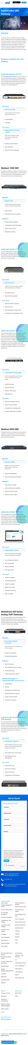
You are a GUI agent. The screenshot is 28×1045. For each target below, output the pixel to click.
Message (6, 831)
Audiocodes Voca (19, 971)
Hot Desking (3, 934)
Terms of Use (11, 1040)
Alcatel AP (3, 982)
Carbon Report (4, 946)
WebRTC (17, 974)
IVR (16, 960)
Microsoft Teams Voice (20, 922)
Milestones (3, 996)
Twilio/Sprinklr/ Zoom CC (20, 963)
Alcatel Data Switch (5, 979)
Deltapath (17, 934)
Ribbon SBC (3, 976)
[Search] (14, 6)
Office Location (4, 1009)
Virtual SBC (3, 973)
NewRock (17, 937)
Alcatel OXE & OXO (19, 928)
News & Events (18, 993)
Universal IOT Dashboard (6, 917)
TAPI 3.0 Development (20, 965)
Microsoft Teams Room (20, 925)
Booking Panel (4, 940)
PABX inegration (18, 968)
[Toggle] (3, 109)
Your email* (6, 819)
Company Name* (7, 813)
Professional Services (6, 1019)
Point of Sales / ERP (19, 978)
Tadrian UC (17, 931)
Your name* (6, 807)
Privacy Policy (4, 1040)
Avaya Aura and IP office (20, 906)
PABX (16, 943)
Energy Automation (5, 943)
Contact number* (7, 825)
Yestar (16, 940)
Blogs (16, 996)
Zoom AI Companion (19, 919)
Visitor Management (5, 937)
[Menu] (2, 2)
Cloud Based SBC (5, 966)
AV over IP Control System (7, 909)
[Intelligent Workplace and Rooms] (8, 2)
